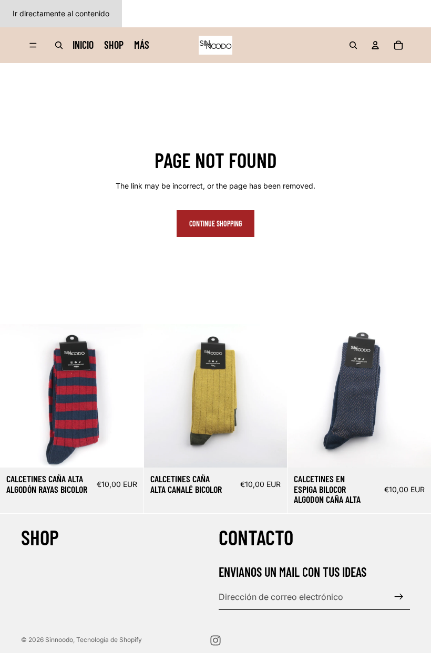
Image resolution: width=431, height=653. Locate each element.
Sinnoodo (59, 640)
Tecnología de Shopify (109, 640)
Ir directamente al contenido (61, 13)
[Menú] (33, 45)
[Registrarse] (399, 597)
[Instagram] (215, 640)
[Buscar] (58, 45)
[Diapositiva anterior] (16, 395)
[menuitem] (142, 44)
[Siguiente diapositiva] (127, 395)
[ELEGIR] (127, 451)
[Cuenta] (375, 45)
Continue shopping (215, 223)
